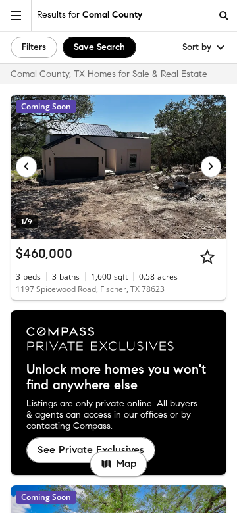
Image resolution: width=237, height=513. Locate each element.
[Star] (207, 256)
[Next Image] (211, 166)
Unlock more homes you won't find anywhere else (116, 377)
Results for (89, 14)
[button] (16, 15)
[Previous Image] (26, 166)
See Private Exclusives (91, 449)
